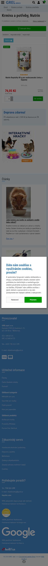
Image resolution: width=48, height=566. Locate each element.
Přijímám (33, 300)
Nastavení (15, 300)
